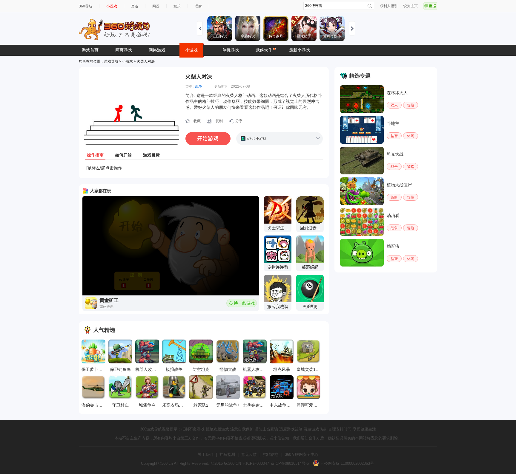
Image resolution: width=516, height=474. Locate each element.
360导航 (85, 6)
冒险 (410, 105)
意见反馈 (249, 454)
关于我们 (205, 454)
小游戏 (111, 6)
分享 (238, 121)
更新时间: (221, 86)
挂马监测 (227, 454)
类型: (189, 86)
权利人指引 (389, 6)
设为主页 (410, 6)
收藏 (197, 121)
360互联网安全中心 (301, 454)
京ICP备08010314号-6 (290, 463)
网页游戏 (123, 50)
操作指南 (95, 155)
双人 (394, 105)
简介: (190, 95)
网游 (155, 6)
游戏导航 (111, 61)
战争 (198, 86)
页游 (134, 6)
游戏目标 (151, 155)
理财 (198, 6)
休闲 (410, 136)
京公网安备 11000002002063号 (346, 463)
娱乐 (177, 6)
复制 (219, 121)
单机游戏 (230, 50)
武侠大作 (264, 50)
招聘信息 (271, 454)
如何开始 (123, 155)
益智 (394, 136)
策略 (410, 167)
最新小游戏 (299, 50)
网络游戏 (157, 50)
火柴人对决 (198, 77)
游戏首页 (90, 50)
